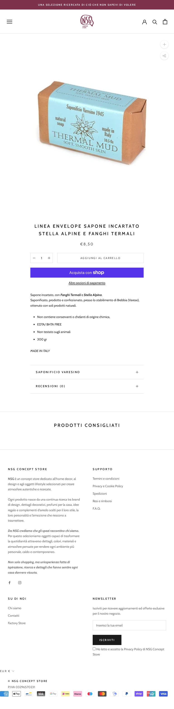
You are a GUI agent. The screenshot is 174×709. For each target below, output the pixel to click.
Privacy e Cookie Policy (108, 486)
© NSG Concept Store (28, 681)
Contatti (13, 616)
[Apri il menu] (9, 22)
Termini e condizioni (106, 479)
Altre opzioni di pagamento (87, 283)
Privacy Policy (132, 649)
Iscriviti (107, 640)
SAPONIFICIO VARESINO (58, 372)
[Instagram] (19, 582)
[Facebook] (9, 582)
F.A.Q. (97, 508)
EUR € (5, 671)
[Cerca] (154, 21)
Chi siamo (14, 608)
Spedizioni (100, 493)
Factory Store (17, 623)
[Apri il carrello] (165, 21)
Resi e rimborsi (102, 501)
